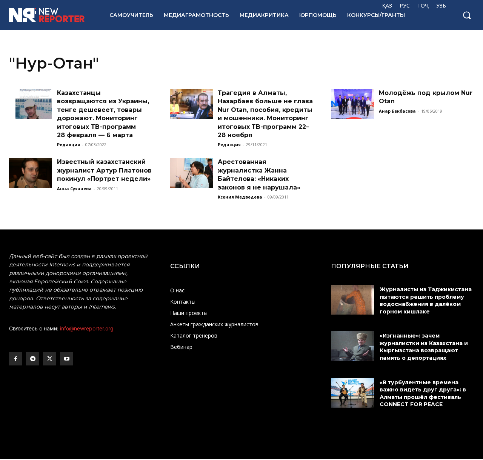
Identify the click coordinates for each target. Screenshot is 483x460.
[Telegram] (32, 358)
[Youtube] (66, 358)
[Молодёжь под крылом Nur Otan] (352, 104)
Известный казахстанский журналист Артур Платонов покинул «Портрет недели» (104, 170)
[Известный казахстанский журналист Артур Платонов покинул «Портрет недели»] (30, 173)
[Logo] (51, 15)
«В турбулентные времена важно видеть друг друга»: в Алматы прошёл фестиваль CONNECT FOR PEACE (423, 393)
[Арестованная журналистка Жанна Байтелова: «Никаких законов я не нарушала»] (191, 173)
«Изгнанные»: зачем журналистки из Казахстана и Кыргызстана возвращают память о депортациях (424, 346)
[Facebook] (15, 358)
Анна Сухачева (74, 188)
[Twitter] (49, 358)
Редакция (68, 144)
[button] (467, 15)
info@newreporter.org (87, 328)
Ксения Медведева (240, 197)
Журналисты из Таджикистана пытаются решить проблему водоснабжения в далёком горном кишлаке (426, 300)
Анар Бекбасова (397, 111)
